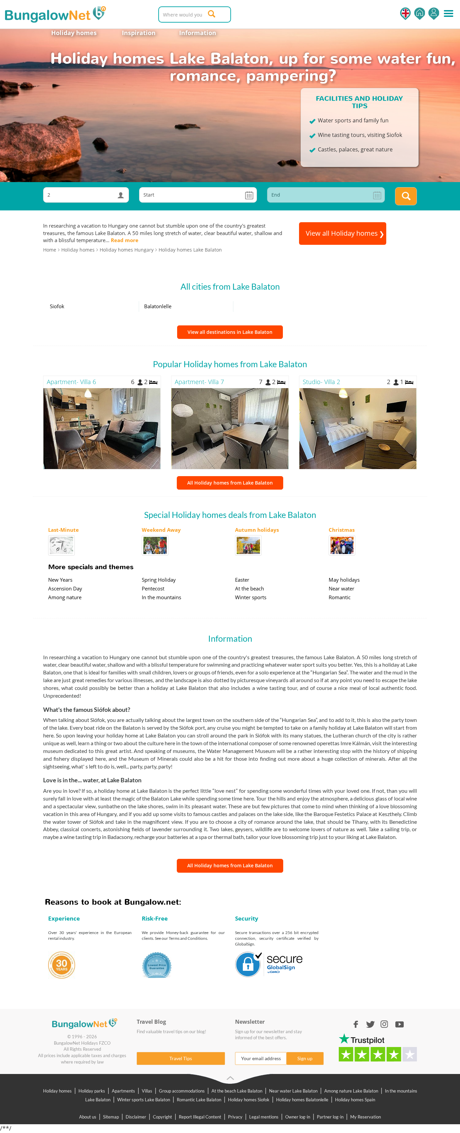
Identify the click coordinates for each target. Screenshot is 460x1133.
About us (87, 1117)
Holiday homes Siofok (248, 1099)
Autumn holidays (257, 529)
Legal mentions (263, 1117)
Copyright (162, 1117)
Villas (147, 1091)
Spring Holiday (159, 579)
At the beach (249, 588)
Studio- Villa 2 (321, 382)
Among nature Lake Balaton (351, 1091)
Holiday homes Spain (355, 1099)
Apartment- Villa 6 (71, 382)
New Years (60, 579)
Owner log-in (297, 1117)
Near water (341, 588)
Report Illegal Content (200, 1117)
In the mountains (161, 597)
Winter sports (250, 597)
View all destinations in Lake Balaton (230, 332)
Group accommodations (182, 1091)
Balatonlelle (157, 306)
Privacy (235, 1117)
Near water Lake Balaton (293, 1091)
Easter (242, 579)
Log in (433, 13)
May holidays (344, 579)
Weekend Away (161, 529)
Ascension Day (65, 588)
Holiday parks (91, 1091)
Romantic (340, 597)
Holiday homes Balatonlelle (302, 1099)
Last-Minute (63, 529)
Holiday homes (74, 33)
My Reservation (365, 1117)
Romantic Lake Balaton (199, 1099)
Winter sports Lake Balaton (143, 1099)
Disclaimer (136, 1117)
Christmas (342, 529)
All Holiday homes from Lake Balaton (230, 483)
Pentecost (153, 588)
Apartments (123, 1091)
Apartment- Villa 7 (199, 382)
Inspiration (139, 33)
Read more (124, 240)
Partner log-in (330, 1117)
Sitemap (111, 1117)
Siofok (57, 306)
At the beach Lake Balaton (236, 1091)
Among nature (64, 597)
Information (197, 33)
